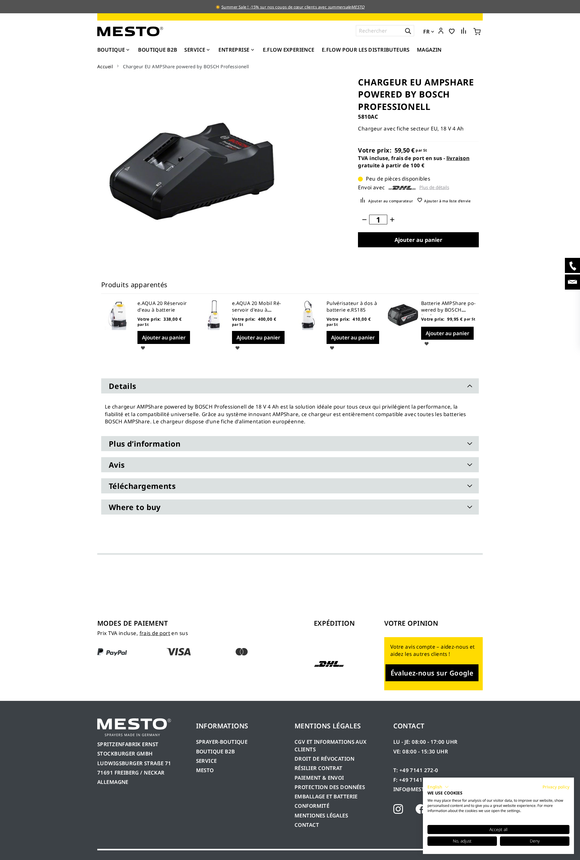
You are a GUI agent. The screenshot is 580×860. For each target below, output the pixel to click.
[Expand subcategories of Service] (208, 50)
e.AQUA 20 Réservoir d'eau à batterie (162, 306)
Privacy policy (556, 787)
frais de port (155, 633)
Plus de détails (434, 187)
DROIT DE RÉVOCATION (324, 758)
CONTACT (307, 824)
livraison (458, 158)
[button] (440, 31)
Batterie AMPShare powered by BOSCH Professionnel (448, 310)
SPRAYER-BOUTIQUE (222, 741)
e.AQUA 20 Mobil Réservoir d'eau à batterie (256, 310)
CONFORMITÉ (312, 805)
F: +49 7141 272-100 (418, 779)
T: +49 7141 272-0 (415, 770)
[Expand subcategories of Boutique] (128, 50)
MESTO (205, 770)
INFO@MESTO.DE (415, 789)
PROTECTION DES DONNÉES (330, 787)
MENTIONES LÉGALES (321, 815)
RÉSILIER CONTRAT (319, 768)
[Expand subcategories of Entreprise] (253, 50)
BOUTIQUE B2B (215, 751)
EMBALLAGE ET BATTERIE (326, 796)
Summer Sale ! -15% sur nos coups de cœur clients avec (293, 7)
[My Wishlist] (451, 30)
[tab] (290, 385)
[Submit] (408, 30)
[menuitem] (114, 49)
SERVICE (206, 760)
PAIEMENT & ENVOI (319, 777)
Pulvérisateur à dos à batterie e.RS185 (352, 306)
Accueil (105, 66)
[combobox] (385, 30)
